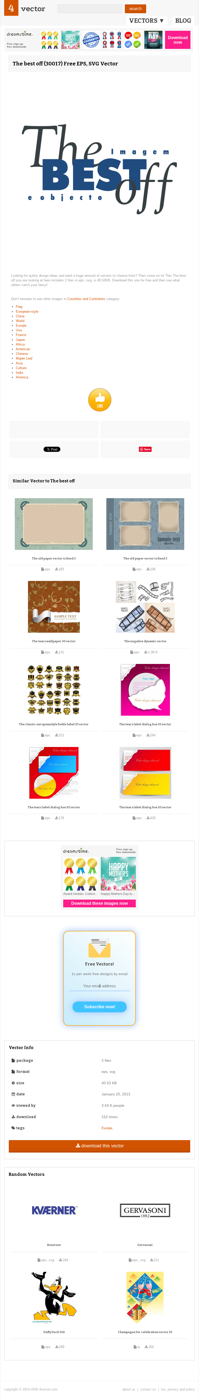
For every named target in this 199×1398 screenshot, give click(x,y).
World (20, 321)
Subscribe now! (99, 1007)
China (20, 316)
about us (128, 1389)
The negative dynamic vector (145, 641)
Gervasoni (145, 1245)
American (23, 349)
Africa (20, 344)
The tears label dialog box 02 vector (54, 807)
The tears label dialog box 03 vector (145, 807)
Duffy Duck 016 (54, 1332)
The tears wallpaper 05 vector (54, 641)
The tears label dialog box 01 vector (145, 724)
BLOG (183, 20)
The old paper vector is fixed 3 (145, 558)
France (21, 335)
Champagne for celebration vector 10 (145, 1332)
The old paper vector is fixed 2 (54, 558)
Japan (20, 340)
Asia (19, 363)
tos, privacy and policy (178, 1389)
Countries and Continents (86, 299)
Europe (21, 325)
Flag (19, 307)
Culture (21, 368)
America (22, 377)
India (19, 373)
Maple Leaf (24, 358)
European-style (27, 311)
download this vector (102, 1145)
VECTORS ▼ (147, 20)
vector (33, 8)
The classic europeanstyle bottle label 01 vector (54, 724)
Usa (19, 330)
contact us (148, 1389)
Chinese (22, 354)
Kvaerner (54, 1245)
